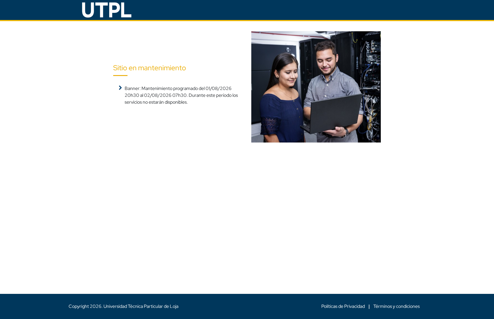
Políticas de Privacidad (343, 306)
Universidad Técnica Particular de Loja (140, 306)
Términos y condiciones (396, 306)
